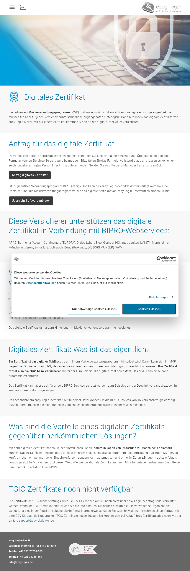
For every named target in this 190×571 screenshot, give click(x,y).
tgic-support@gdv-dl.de (28, 520)
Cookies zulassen (149, 309)
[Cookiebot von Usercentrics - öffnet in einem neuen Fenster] (159, 259)
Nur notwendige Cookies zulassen (94, 309)
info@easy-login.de (21, 562)
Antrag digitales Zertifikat (30, 175)
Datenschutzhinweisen (41, 282)
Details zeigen (158, 297)
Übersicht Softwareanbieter (31, 200)
